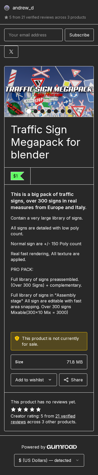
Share (77, 379)
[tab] (28, 111)
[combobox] (34, 379)
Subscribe (79, 35)
